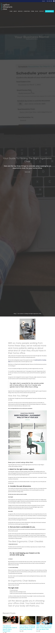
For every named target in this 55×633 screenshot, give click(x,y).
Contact (41, 11)
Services (20, 11)
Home (11, 11)
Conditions (27, 11)
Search (43, 1)
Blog (36, 11)
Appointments (49, 11)
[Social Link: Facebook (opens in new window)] (53, 1)
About (15, 11)
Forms (32, 11)
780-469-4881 (49, 1)
